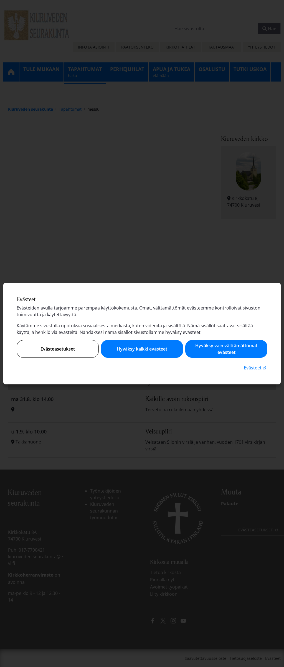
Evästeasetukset (57, 349)
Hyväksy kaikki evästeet (142, 349)
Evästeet (255, 367)
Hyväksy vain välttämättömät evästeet (226, 349)
